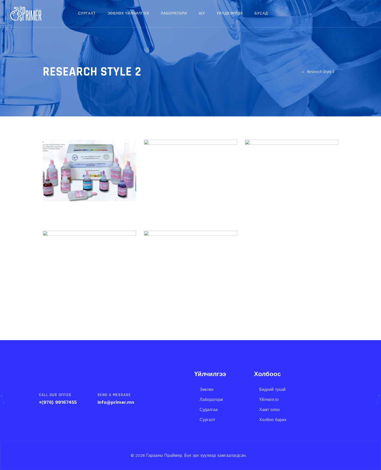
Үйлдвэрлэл (230, 13)
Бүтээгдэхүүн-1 (89, 175)
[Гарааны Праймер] (25, 13)
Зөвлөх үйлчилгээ (128, 13)
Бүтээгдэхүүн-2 (190, 171)
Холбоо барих (272, 419)
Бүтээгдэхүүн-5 (190, 277)
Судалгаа (209, 409)
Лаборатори (174, 13)
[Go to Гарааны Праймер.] (296, 71)
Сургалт (87, 13)
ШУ (202, 13)
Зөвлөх (207, 389)
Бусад (261, 13)
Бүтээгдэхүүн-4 (89, 277)
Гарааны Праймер (163, 455)
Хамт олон (269, 409)
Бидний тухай (272, 389)
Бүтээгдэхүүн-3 (291, 186)
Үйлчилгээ (269, 399)
